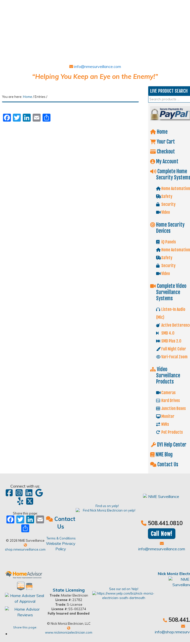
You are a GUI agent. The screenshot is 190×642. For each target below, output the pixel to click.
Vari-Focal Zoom (174, 356)
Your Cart (165, 142)
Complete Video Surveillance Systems (171, 292)
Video (165, 212)
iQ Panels (168, 241)
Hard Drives (170, 400)
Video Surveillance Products (168, 375)
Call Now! (161, 533)
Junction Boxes (173, 408)
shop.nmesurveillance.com (25, 549)
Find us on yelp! (107, 506)
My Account (166, 161)
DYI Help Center (171, 445)
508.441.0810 (165, 523)
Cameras (168, 392)
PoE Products (172, 432)
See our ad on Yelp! (123, 589)
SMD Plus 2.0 (171, 341)
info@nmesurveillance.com (97, 66)
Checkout (165, 152)
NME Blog (164, 454)
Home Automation (175, 188)
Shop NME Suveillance (39, 24)
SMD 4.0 (167, 333)
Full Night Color (173, 348)
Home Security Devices (170, 228)
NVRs (165, 424)
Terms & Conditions (61, 538)
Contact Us (167, 464)
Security (168, 204)
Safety (166, 196)
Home (161, 132)
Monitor (167, 416)
